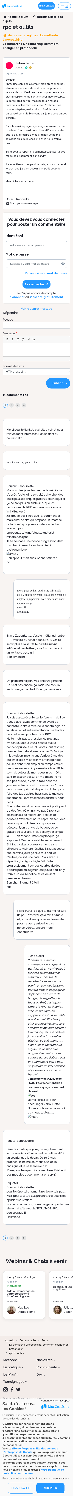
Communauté (27, 1340)
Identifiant (14, 236)
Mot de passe (17, 254)
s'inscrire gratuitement (46, 297)
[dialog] (36, 1447)
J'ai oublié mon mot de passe (46, 273)
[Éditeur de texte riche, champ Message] (37, 349)
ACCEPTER (50, 1488)
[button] (7, 339)
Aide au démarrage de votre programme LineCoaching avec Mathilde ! (21, 1295)
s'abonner (17, 297)
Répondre (22, 199)
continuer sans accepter (55, 1400)
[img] (63, 263)
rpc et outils (16, 1353)
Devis (40, 1374)
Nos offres (44, 1360)
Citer (10, 199)
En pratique (12, 1367)
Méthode (10, 1360)
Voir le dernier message (36, 308)
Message (9, 333)
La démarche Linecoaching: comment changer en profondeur (39, 1346)
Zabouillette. (24, 63)
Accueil (9, 1340)
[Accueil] (12, 5)
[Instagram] (5, 1389)
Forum (45, 1340)
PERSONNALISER (21, 1488)
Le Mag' (9, 1374)
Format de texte (13, 366)
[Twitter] (18, 1389)
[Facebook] (12, 1389)
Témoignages (13, 1381)
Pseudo (8, 319)
